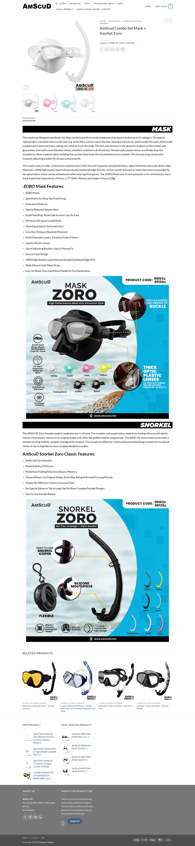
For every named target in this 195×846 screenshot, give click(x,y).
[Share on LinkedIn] (122, 49)
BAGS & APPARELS (64, 9)
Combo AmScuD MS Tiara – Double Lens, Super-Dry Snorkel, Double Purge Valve (78, 708)
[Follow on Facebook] (25, 817)
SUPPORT (106, 9)
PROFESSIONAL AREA (103, 3)
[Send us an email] (35, 817)
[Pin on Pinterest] (117, 49)
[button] (148, 6)
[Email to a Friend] (112, 49)
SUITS (87, 3)
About (26, 838)
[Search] (56, 3)
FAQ (43, 838)
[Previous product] (170, 21)
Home (103, 21)
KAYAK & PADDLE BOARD (88, 9)
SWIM (119, 3)
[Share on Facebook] (102, 49)
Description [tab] (29, 121)
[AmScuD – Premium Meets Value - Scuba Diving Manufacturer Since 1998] (37, 6)
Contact (35, 838)
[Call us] (40, 817)
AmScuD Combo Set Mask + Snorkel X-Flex (115, 707)
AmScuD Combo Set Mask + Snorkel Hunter (152, 707)
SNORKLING (75, 3)
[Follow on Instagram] (30, 817)
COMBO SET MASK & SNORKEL (121, 43)
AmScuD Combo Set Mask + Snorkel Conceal (38, 707)
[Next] (90, 55)
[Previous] (27, 55)
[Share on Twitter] (107, 49)
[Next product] (166, 21)
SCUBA (63, 3)
